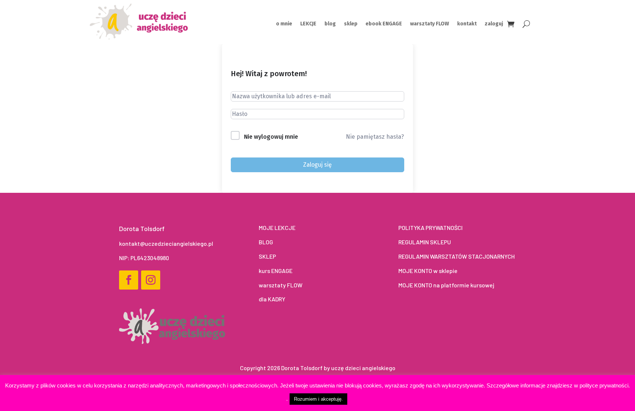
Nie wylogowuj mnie (271, 136)
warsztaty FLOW (429, 24)
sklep (351, 24)
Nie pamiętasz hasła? (375, 136)
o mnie (284, 24)
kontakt (467, 24)
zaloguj (494, 24)
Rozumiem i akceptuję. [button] (318, 399)
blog (330, 24)
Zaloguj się (317, 164)
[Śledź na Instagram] (150, 280)
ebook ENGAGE (384, 24)
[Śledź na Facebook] (128, 280)
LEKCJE (308, 24)
